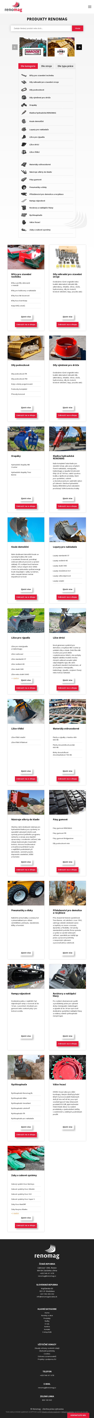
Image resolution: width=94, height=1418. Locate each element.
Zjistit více (26, 317)
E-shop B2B (47, 1332)
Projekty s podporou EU (47, 1359)
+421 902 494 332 (47, 1294)
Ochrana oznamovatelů (47, 1356)
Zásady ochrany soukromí (51, 1412)
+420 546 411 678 (47, 1273)
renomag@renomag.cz (47, 1276)
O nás (47, 1324)
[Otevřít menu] (89, 6)
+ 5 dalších (15, 1213)
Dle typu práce (65, 66)
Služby (47, 1321)
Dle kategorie (28, 66)
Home (47, 1313)
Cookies (47, 1354)
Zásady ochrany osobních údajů (47, 1348)
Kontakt (47, 1329)
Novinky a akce (47, 1315)
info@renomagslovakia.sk (47, 1297)
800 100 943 (47, 1400)
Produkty (47, 1318)
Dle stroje (46, 66)
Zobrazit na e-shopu (25, 324)
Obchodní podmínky (47, 1351)
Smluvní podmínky (67, 1412)
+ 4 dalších (15, 678)
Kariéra (47, 1326)
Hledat (77, 28)
